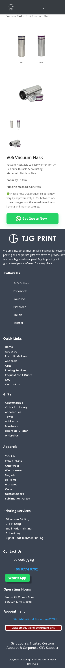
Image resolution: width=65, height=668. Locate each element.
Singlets (10, 475)
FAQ (7, 380)
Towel (9, 417)
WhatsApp (17, 578)
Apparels (11, 361)
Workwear (12, 484)
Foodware (11, 426)
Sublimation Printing (19, 528)
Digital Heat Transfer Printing (25, 538)
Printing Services (15, 370)
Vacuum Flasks (15, 16)
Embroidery (13, 533)
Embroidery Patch (16, 431)
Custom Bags (14, 403)
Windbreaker (13, 470)
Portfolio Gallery (16, 356)
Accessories (13, 412)
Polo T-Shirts (13, 461)
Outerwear (12, 466)
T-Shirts (10, 456)
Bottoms (10, 480)
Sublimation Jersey (17, 498)
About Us (11, 351)
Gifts (8, 365)
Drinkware (11, 421)
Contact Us (12, 384)
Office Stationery (16, 407)
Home (9, 347)
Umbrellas (12, 435)
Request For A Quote (18, 375)
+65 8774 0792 (26, 569)
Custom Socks (14, 494)
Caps (8, 489)
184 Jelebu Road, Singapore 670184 (35, 619)
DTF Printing (13, 524)
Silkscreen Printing (17, 519)
